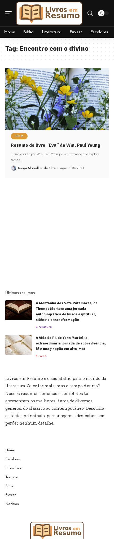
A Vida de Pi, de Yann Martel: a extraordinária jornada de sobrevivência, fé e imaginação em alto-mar (71, 343)
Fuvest (41, 356)
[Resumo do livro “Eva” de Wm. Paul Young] (57, 99)
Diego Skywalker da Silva (37, 168)
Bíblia (19, 136)
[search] (90, 13)
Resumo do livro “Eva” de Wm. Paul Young (55, 145)
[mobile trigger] (9, 13)
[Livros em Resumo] (49, 13)
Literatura (44, 327)
